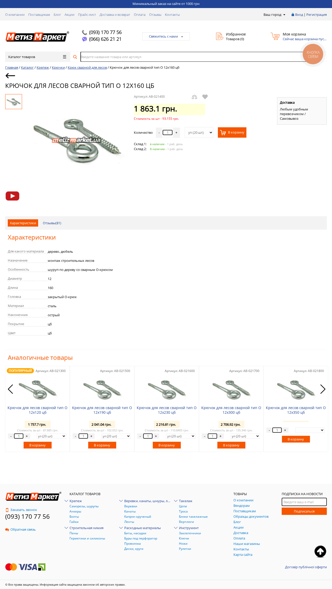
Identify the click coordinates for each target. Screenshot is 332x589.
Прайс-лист (87, 14)
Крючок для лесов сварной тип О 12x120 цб (37, 410)
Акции (69, 14)
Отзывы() (52, 223)
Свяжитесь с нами (163, 36)
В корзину (235, 132)
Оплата (140, 14)
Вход (299, 14)
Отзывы (155, 14)
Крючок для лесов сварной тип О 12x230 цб (167, 410)
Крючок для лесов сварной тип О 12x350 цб (296, 410)
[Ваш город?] (283, 14)
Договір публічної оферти (306, 567)
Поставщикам (39, 14)
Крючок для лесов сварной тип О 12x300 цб (231, 410)
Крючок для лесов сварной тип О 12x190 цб (102, 410)
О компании (15, 14)
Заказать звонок (23, 509)
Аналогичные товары (40, 357)
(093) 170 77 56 (105, 32)
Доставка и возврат (115, 14)
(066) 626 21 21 (105, 39)
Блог (57, 14)
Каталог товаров (21, 56)
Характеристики (23, 223)
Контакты (172, 14)
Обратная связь (23, 529)
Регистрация (316, 14)
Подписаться (304, 511)
